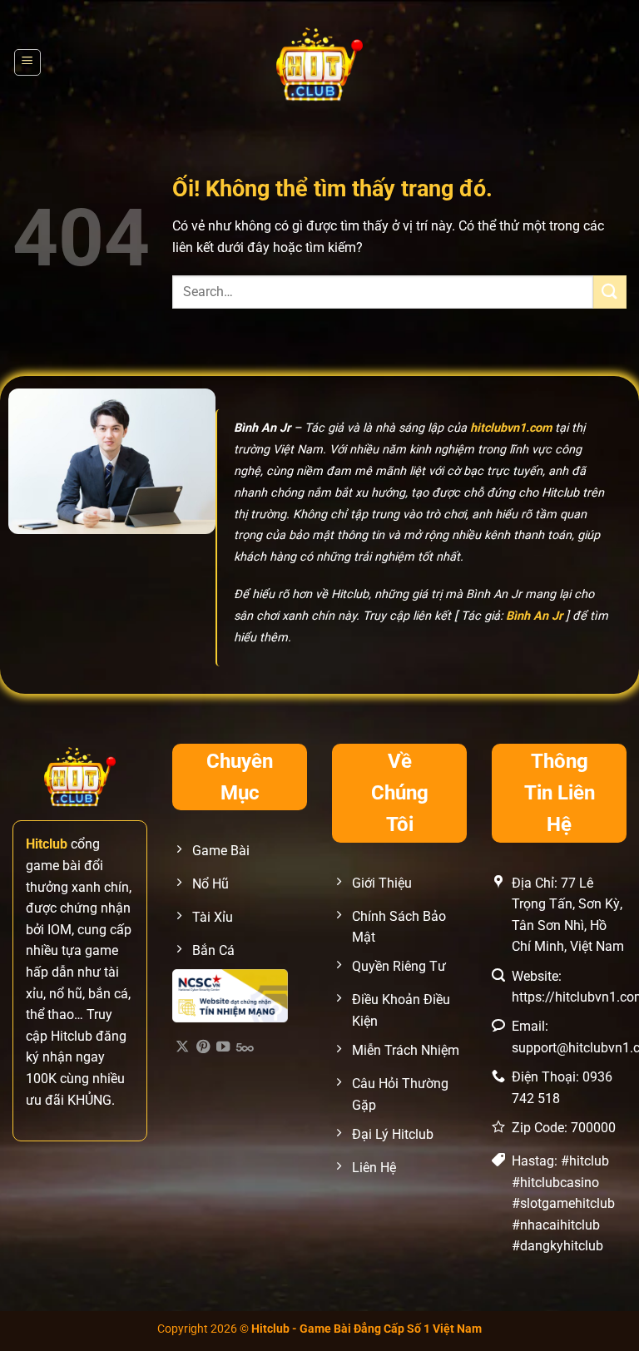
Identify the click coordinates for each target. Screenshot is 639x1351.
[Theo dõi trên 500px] (245, 1047)
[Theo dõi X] (182, 1047)
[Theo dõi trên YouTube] (223, 1047)
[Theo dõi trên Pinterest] (203, 1047)
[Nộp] (610, 291)
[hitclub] (320, 62)
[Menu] (28, 62)
